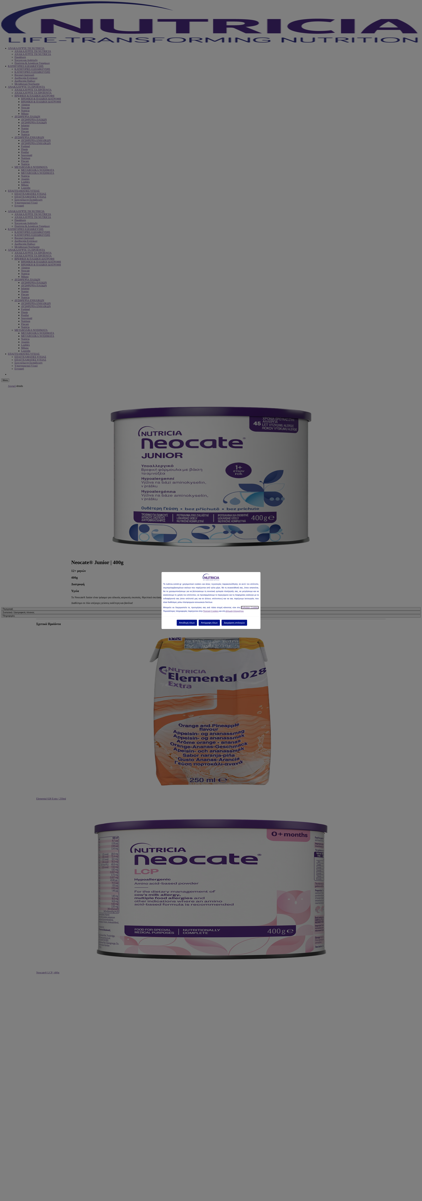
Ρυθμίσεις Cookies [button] (249, 607)
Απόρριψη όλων (209, 622)
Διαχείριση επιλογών (234, 622)
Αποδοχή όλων (187, 622)
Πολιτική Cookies (211, 611)
